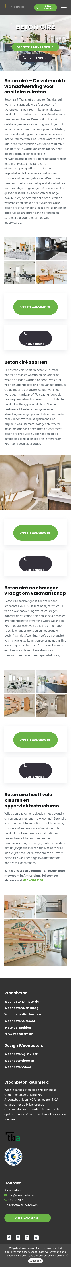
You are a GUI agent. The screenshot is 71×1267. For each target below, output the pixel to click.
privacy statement (54, 1255)
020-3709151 (48, 7)
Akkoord (35, 1261)
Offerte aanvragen (33, 47)
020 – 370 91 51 (33, 880)
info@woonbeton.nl (21, 1195)
